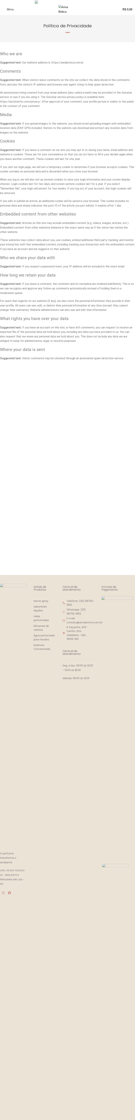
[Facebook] (9, 893)
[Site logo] (67, 9)
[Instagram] (3, 893)
